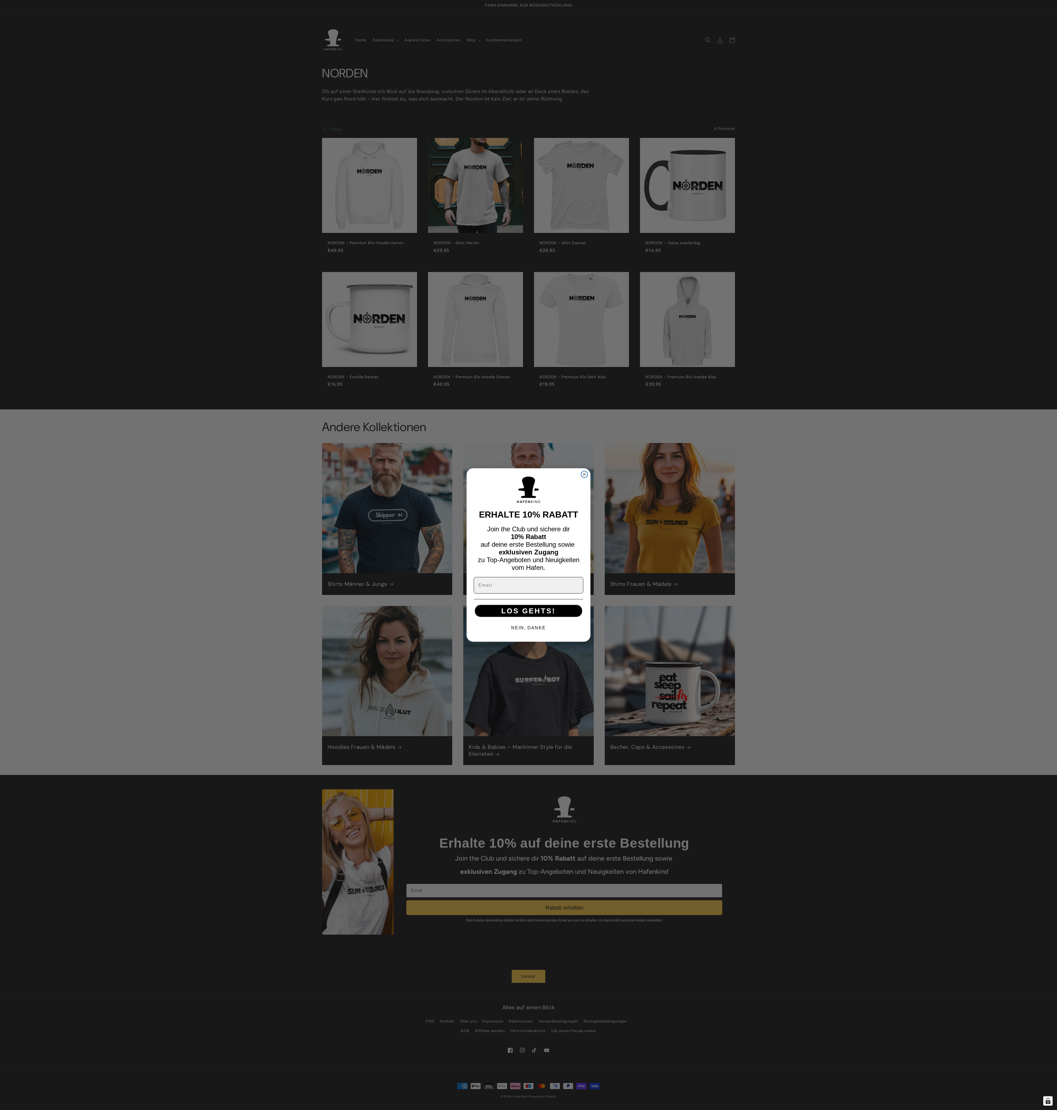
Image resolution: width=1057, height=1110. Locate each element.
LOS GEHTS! (528, 611)
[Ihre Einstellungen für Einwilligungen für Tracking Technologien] (1048, 1101)
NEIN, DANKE (528, 627)
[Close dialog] (584, 474)
